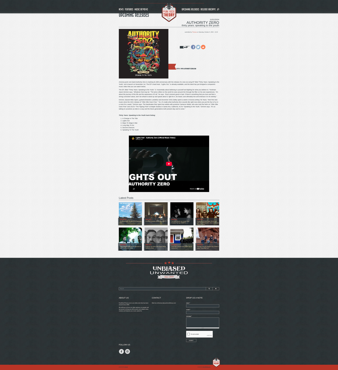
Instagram (127, 351)
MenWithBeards (206, 367)
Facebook (121, 351)
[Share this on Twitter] (198, 47)
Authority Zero (203, 23)
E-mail (188, 309)
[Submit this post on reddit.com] (203, 47)
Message (189, 316)
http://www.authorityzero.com (186, 68)
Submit (191, 340)
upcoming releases (190, 9)
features (129, 9)
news (121, 9)
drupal (126, 367)
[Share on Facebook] (193, 47)
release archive (208, 9)
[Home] (169, 12)
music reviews (141, 9)
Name (188, 303)
